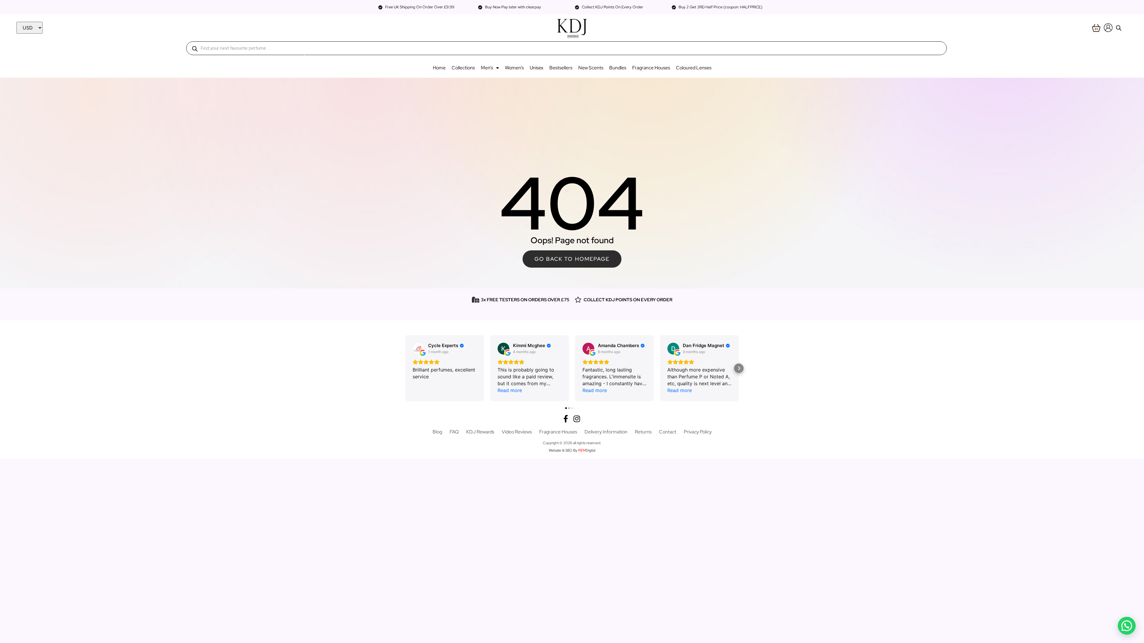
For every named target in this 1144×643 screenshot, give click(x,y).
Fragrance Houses (651, 68)
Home (439, 68)
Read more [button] (510, 390)
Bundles (617, 68)
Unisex (536, 68)
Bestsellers (560, 68)
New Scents (590, 68)
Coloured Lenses (693, 68)
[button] (405, 368)
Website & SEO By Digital (572, 450)
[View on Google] (419, 349)
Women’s (514, 68)
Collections (463, 68)
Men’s (487, 68)
